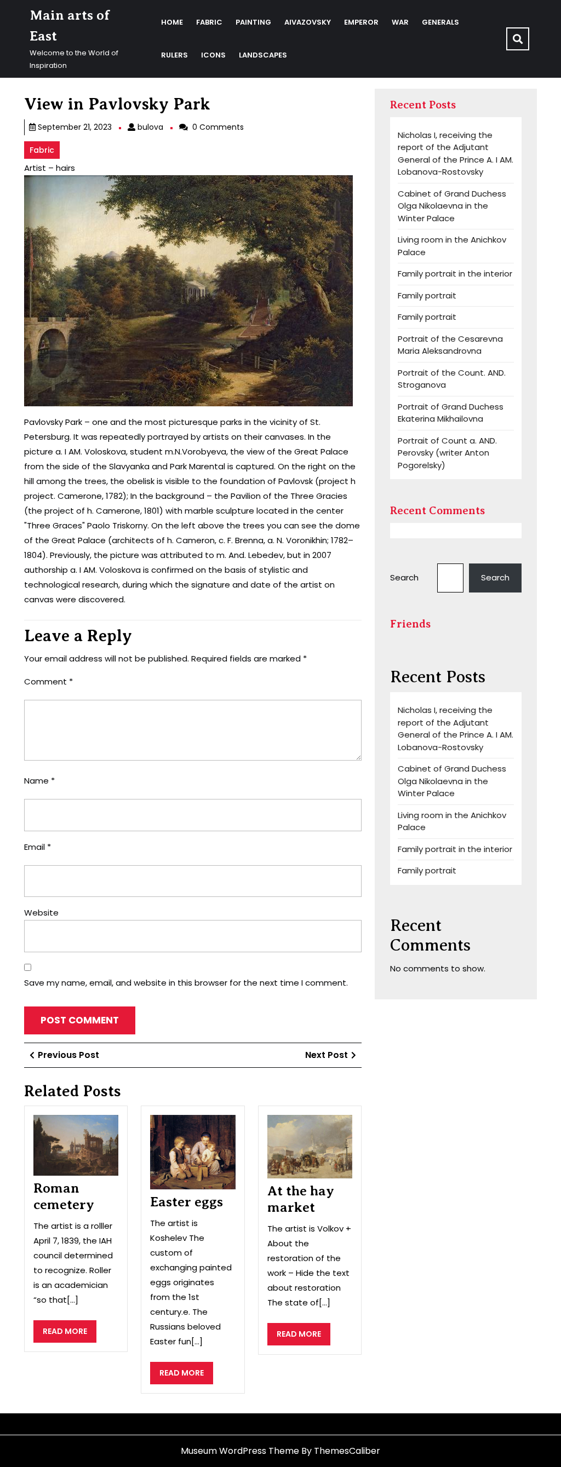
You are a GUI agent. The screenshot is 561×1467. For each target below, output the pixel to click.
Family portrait (427, 295)
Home (172, 22)
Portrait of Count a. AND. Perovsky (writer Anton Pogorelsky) (447, 453)
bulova (150, 127)
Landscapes (263, 55)
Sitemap (41, 1423)
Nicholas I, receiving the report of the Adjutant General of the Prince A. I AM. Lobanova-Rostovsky (455, 153)
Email (37, 847)
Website (41, 912)
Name (39, 780)
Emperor (361, 22)
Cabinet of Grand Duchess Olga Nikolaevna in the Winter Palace (452, 206)
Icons (213, 55)
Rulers (174, 55)
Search (404, 577)
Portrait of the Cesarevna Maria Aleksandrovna (450, 345)
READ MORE (69, 1334)
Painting (253, 22)
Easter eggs (186, 1202)
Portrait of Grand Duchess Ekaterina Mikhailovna (450, 413)
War (400, 22)
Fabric (209, 22)
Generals (440, 22)
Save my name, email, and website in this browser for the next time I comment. (186, 982)
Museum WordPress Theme (240, 1451)
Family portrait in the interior (455, 273)
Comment (48, 681)
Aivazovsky (307, 22)
